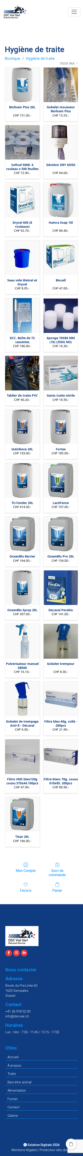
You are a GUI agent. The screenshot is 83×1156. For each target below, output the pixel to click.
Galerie (13, 1116)
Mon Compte (26, 871)
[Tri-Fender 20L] (22, 480)
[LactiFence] (61, 480)
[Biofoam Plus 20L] (22, 85)
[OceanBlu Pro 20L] (61, 534)
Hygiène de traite (40, 58)
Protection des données (58, 1150)
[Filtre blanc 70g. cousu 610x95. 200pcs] (61, 756)
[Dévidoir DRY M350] (61, 142)
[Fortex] (61, 427)
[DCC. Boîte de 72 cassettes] (22, 315)
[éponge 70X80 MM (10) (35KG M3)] (61, 315)
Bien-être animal (19, 1082)
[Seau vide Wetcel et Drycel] (22, 257)
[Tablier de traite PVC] (22, 373)
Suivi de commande (57, 873)
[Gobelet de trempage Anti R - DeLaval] (22, 699)
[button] (71, 1144)
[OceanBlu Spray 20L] (22, 587)
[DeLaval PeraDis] (61, 587)
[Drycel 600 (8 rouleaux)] (22, 200)
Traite (12, 1074)
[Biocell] (61, 257)
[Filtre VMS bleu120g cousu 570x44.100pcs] (22, 756)
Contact (13, 1107)
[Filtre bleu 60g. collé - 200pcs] (61, 699)
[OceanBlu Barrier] (22, 534)
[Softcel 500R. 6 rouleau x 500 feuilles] (22, 142)
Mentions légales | (25, 1150)
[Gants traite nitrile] (61, 373)
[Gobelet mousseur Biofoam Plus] (61, 85)
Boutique (12, 58)
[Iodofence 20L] (22, 427)
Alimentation (17, 1090)
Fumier (13, 1099)
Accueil (13, 1057)
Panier (57, 890)
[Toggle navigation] (74, 11)
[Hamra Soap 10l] (61, 200)
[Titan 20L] (22, 814)
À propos (14, 1066)
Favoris (25, 890)
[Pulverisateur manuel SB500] (22, 641)
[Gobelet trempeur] (61, 641)
